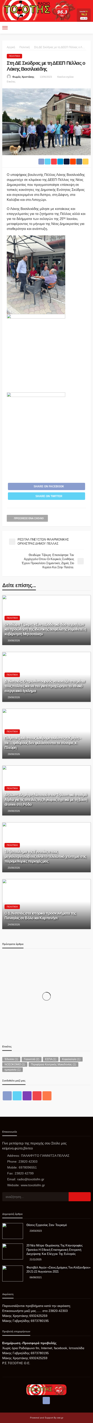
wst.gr (60, 1417)
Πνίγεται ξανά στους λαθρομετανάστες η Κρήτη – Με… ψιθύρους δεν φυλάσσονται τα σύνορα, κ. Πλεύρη (43, 743)
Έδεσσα (11, 1059)
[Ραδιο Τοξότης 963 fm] (39, 10)
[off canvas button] (5, 28)
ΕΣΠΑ (50, 1059)
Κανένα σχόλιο (65, 76)
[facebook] (7, 1096)
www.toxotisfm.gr (33, 1185)
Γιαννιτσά (31, 1059)
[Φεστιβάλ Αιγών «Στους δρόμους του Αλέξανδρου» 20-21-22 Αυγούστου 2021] (12, 1273)
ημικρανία (13, 1069)
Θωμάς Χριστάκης (23, 76)
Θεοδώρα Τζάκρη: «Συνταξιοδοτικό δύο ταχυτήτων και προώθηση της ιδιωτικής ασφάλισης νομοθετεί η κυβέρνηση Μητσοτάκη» (45, 629)
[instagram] (27, 1096)
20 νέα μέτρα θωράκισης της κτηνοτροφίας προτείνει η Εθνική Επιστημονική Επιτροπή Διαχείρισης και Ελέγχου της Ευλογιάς (54, 1249)
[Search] (87, 28)
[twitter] (17, 1096)
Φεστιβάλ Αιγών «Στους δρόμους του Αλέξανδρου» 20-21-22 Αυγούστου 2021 (58, 1269)
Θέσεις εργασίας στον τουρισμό (46, 1225)
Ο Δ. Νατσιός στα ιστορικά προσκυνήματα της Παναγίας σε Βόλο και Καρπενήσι (40, 915)
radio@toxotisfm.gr (30, 1179)
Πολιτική (14, 56)
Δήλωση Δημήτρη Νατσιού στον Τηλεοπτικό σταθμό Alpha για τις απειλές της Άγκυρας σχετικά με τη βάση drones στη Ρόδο (46, 799)
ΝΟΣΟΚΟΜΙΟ (15, 1064)
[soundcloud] (47, 1096)
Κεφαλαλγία (71, 1059)
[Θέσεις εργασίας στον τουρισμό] (12, 1231)
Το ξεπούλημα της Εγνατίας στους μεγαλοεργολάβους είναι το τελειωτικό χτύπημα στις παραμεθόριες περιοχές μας (45, 856)
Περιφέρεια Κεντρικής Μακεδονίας (53, 1064)
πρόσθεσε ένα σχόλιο (29, 518)
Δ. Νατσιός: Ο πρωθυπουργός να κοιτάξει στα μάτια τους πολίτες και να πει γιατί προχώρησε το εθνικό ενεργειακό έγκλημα (45, 686)
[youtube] (37, 1096)
